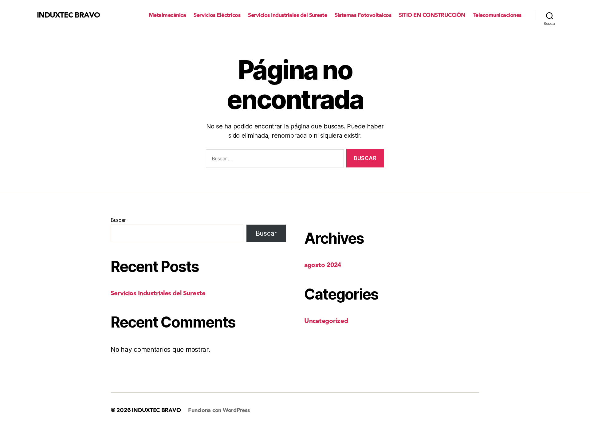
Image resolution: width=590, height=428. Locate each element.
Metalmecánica (167, 15)
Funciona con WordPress (219, 410)
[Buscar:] (273, 159)
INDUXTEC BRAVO (68, 15)
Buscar (118, 220)
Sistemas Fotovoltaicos (363, 15)
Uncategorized (326, 321)
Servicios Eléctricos (217, 15)
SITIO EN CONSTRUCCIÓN (432, 15)
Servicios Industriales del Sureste (287, 15)
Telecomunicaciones (497, 15)
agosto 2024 (322, 265)
